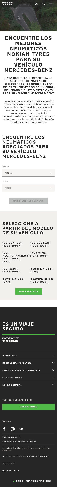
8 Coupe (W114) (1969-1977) (41, 280)
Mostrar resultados (28, 200)
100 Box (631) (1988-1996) (12, 244)
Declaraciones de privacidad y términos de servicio (25, 456)
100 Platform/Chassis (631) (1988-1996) (17, 257)
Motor (5, 181)
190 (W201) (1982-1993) (11, 270)
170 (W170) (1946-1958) (39, 254)
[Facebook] (4, 429)
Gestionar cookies (10, 470)
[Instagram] (13, 429)
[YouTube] (21, 429)
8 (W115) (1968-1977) (13, 280)
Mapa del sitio (8, 463)
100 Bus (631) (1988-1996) (40, 244)
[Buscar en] (43, 3)
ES (36, 3)
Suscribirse (28, 406)
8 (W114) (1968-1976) (41, 270)
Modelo (5, 167)
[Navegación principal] (51, 3)
